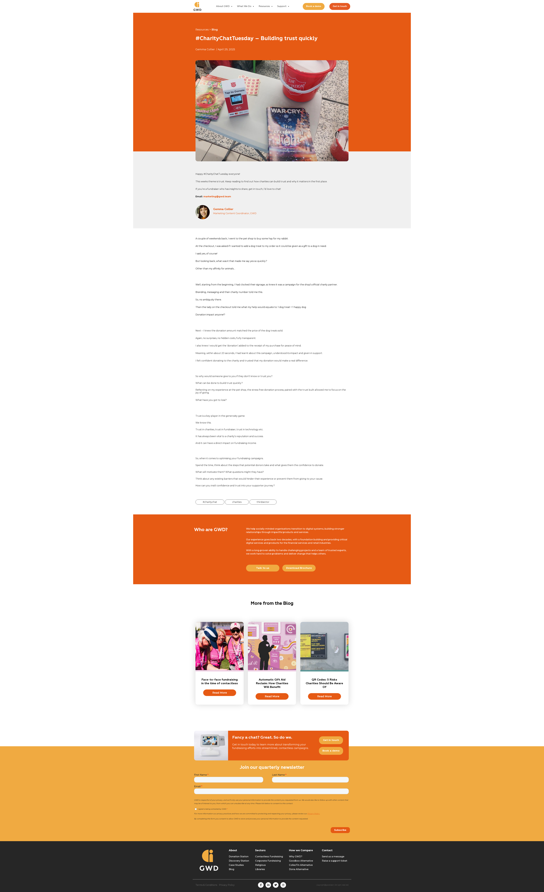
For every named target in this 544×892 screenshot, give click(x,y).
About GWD (223, 6)
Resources (264, 6)
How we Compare (301, 850)
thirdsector (263, 502)
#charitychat (210, 502)
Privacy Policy (227, 885)
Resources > (203, 29)
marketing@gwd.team (217, 196)
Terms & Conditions (206, 885)
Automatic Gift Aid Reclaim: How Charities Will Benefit (272, 683)
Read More (219, 692)
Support (281, 6)
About (233, 850)
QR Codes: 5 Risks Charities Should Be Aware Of (324, 683)
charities (237, 502)
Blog (215, 29)
